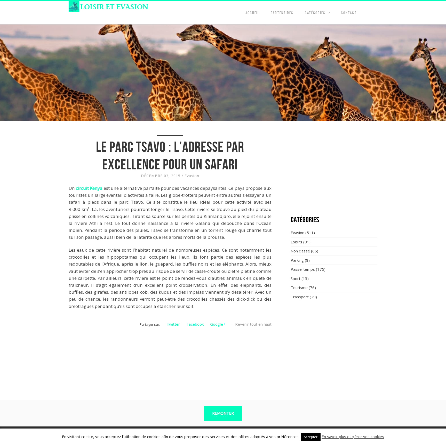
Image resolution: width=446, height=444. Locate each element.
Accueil (252, 12)
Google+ (217, 324)
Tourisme (299, 287)
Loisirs (296, 241)
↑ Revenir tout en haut (252, 324)
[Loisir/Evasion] (110, 6)
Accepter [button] (310, 436)
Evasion (192, 175)
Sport (295, 278)
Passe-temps (303, 269)
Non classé (300, 250)
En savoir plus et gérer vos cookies (353, 436)
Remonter (223, 413)
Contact (349, 12)
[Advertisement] (334, 169)
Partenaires (282, 12)
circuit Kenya (89, 188)
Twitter (173, 324)
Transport (300, 296)
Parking (297, 260)
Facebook (195, 324)
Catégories (315, 12)
